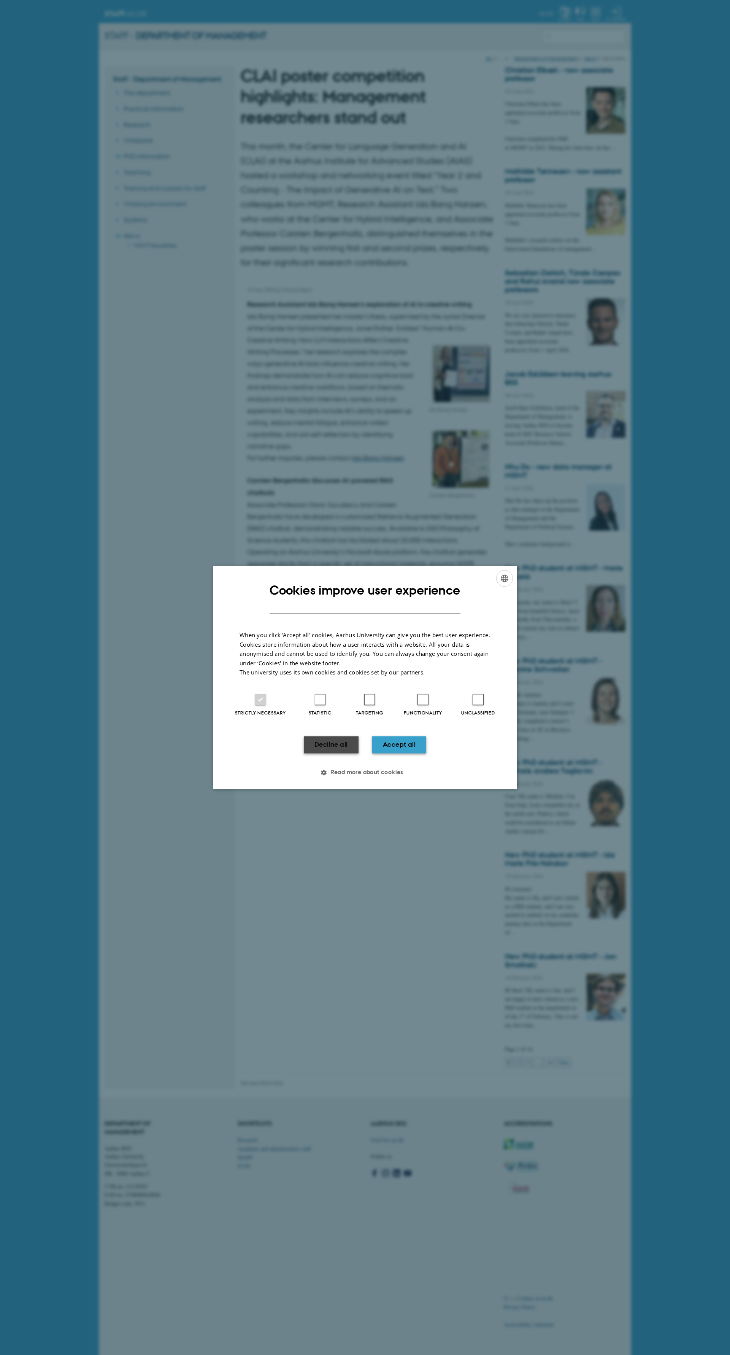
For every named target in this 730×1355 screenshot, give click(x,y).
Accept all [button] (399, 744)
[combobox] (504, 578)
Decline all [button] (331, 744)
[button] (365, 772)
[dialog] (365, 677)
